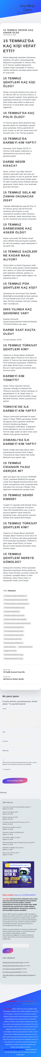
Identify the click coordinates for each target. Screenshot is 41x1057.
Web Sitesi (6, 750)
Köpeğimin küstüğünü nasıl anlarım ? (13, 847)
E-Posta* (5, 741)
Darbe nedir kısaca (9, 647)
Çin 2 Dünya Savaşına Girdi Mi (11, 969)
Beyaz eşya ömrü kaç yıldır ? (11, 852)
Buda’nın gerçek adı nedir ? (10, 817)
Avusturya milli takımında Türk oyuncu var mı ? (16, 822)
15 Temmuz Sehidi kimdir (11, 611)
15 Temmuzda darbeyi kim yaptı (13, 631)
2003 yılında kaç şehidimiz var (13, 643)
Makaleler (12, 591)
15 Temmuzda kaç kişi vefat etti (13, 635)
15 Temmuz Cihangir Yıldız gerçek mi (15, 596)
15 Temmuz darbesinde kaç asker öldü (15, 600)
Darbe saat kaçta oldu (25, 647)
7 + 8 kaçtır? (7, 769)
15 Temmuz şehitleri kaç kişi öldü (14, 615)
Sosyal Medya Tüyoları (27, 8)
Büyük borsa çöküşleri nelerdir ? (12, 827)
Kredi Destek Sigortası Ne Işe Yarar (13, 962)
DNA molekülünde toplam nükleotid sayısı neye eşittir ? (19, 842)
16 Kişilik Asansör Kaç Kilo (14, 672)
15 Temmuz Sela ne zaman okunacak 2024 (17, 623)
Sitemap (3, 792)
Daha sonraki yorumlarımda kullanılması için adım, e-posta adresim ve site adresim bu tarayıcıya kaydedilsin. (20, 763)
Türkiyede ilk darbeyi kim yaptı (13, 658)
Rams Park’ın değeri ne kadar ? (12, 837)
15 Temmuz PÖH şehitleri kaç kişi (14, 607)
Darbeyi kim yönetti (10, 651)
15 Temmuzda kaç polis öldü (12, 639)
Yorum (4, 708)
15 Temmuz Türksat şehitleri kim (13, 627)
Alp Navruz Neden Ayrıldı (13, 679)
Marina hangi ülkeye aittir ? (11, 812)
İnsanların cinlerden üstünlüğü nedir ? (13, 832)
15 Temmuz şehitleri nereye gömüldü (15, 619)
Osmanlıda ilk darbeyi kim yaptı (13, 654)
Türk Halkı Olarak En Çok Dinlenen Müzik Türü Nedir (18, 975)
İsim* (4, 732)
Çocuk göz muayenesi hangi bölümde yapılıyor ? (17, 807)
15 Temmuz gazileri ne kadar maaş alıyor (16, 604)
